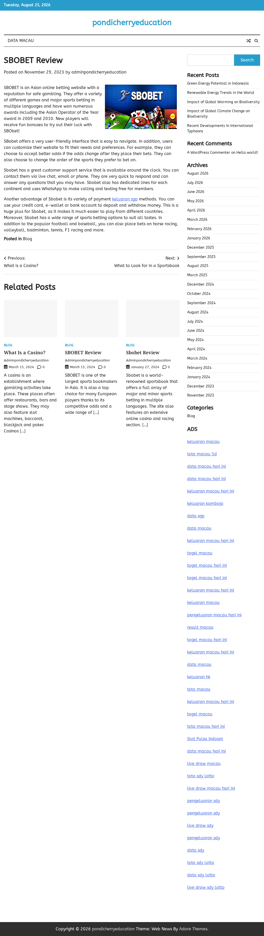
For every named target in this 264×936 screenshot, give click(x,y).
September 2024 (201, 303)
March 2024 (197, 358)
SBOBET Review (83, 352)
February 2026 (199, 229)
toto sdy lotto (200, 862)
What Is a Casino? (24, 352)
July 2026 (195, 183)
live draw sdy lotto (206, 887)
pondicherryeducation (132, 22)
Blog (27, 238)
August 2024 (197, 312)
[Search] (256, 41)
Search (247, 60)
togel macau (199, 714)
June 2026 (195, 192)
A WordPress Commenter (208, 152)
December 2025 (200, 247)
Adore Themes (193, 928)
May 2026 (195, 201)
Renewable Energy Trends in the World (220, 93)
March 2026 (197, 219)
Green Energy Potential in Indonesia (218, 83)
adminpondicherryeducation (98, 72)
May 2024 (195, 340)
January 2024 (198, 377)
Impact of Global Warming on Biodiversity (223, 102)
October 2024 (198, 294)
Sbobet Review (142, 352)
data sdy (195, 850)
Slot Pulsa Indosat (205, 738)
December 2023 (200, 386)
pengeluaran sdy (203, 800)
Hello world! (247, 152)
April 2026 (196, 210)
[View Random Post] (248, 41)
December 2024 (200, 284)
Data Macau (21, 40)
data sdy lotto (201, 875)
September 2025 (201, 257)
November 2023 (200, 395)
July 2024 (195, 321)
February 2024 (199, 368)
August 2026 (197, 173)
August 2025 (197, 266)
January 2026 (198, 238)
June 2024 (195, 330)
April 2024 (196, 349)
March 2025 (197, 275)
